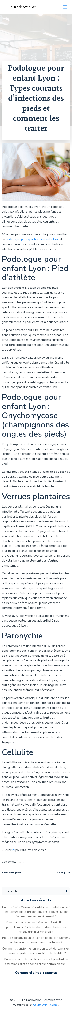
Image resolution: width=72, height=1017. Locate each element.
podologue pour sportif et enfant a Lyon (32, 239)
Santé (21, 862)
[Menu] (65, 7)
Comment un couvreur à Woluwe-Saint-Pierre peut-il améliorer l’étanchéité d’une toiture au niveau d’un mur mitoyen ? (36, 927)
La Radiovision (22, 7)
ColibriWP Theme (45, 1005)
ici (13, 850)
